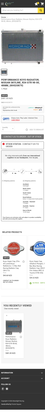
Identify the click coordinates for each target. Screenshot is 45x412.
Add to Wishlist (36, 130)
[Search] (41, 10)
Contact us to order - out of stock (22, 137)
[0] (36, 5)
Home (3, 17)
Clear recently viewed (11, 308)
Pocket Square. (16, 404)
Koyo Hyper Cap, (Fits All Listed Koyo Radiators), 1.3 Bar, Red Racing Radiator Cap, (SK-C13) (12, 266)
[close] (7, 315)
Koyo (5, 89)
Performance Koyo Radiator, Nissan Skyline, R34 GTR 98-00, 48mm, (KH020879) (11, 342)
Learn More (15, 120)
